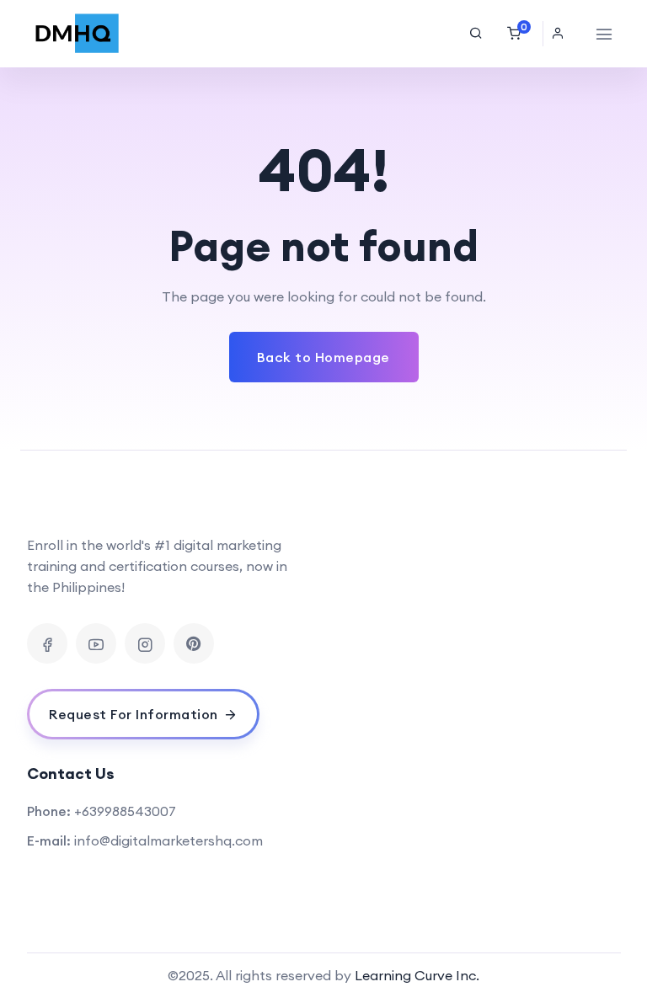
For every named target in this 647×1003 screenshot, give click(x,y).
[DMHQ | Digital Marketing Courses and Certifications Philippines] (77, 34)
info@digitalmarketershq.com (168, 840)
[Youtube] (96, 643)
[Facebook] (47, 643)
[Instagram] (145, 643)
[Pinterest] (194, 643)
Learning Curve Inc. (417, 975)
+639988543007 (125, 811)
